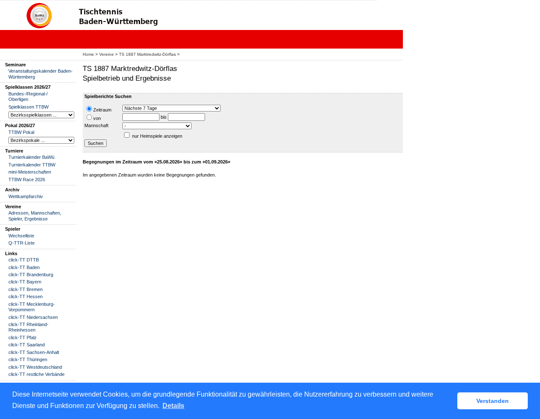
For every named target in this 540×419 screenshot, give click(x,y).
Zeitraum (102, 109)
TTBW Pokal (21, 132)
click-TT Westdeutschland (35, 367)
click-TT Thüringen (27, 359)
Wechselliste (21, 235)
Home (88, 54)
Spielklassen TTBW (28, 106)
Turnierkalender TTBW (31, 164)
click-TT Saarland (26, 344)
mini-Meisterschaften (29, 171)
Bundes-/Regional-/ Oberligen (28, 96)
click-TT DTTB (23, 259)
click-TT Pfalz (22, 337)
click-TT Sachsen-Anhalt (33, 352)
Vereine (106, 54)
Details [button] (173, 405)
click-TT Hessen (25, 296)
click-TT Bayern (24, 281)
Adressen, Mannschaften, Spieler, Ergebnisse (34, 215)
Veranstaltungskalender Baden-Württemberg (40, 73)
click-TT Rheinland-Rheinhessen (28, 327)
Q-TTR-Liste (21, 242)
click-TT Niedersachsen (33, 317)
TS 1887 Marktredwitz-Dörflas (147, 54)
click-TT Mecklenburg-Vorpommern (31, 307)
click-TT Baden (24, 267)
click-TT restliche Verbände (36, 374)
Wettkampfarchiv (25, 196)
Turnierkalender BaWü (31, 157)
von (97, 118)
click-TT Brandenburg (30, 274)
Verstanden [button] (492, 400)
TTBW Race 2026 (26, 179)
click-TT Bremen (25, 289)
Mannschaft (96, 125)
